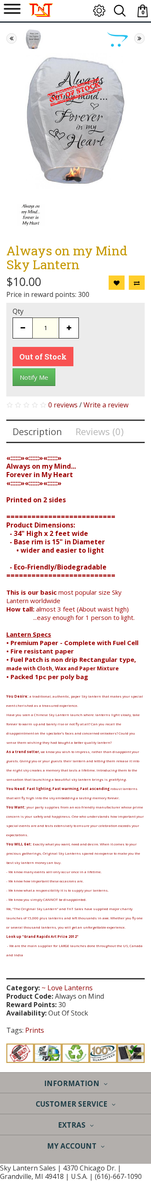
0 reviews (63, 404)
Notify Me (34, 377)
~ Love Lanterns (67, 987)
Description (37, 431)
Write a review (105, 404)
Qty (18, 311)
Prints (34, 1030)
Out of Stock (43, 357)
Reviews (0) (100, 431)
